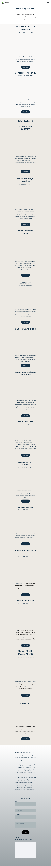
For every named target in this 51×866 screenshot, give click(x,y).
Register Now (25, 171)
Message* (17, 821)
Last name (17, 808)
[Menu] (48, 3)
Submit (25, 832)
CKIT (30, 212)
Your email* (17, 814)
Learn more (25, 543)
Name (16, 801)
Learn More (25, 111)
